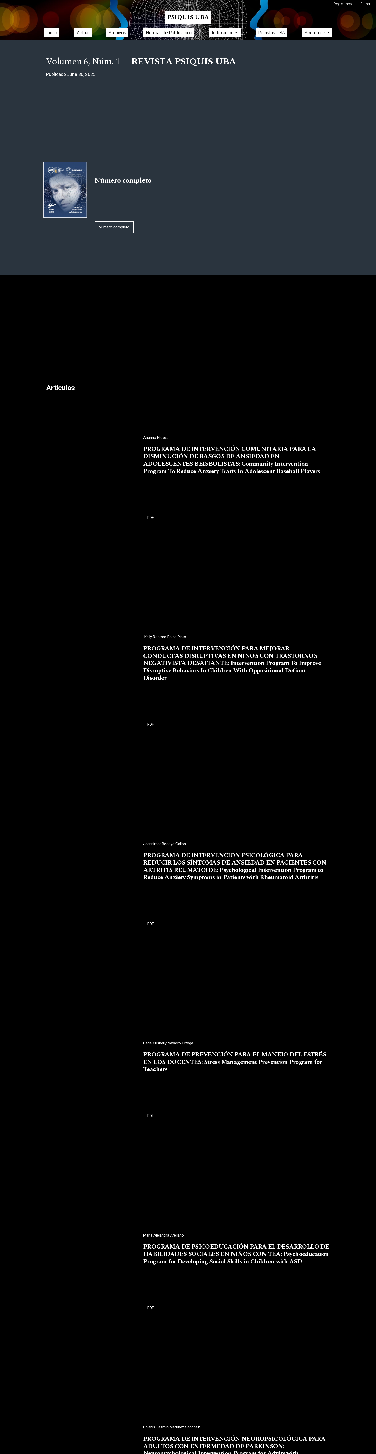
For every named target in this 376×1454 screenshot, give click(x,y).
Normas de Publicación (169, 32)
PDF (150, 517)
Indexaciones (225, 32)
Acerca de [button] (315, 32)
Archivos (117, 32)
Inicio (51, 32)
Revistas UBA (271, 32)
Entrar (365, 4)
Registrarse (343, 4)
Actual (83, 32)
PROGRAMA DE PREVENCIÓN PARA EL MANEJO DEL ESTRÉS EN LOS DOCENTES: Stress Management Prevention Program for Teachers (234, 1062)
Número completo (114, 227)
